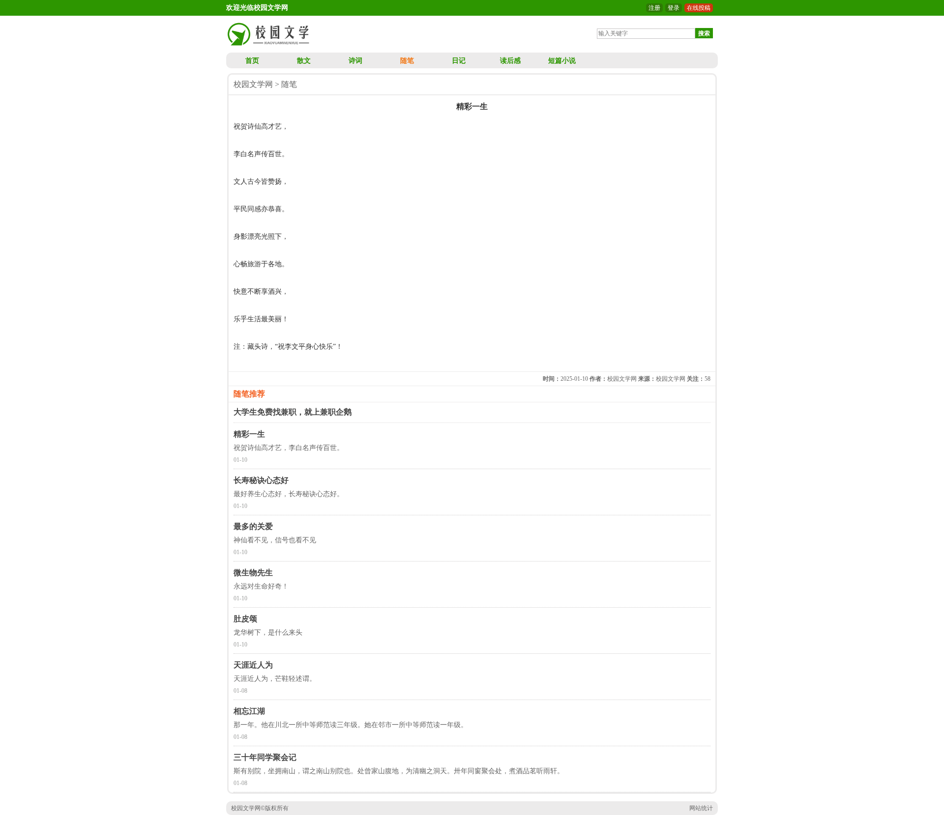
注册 (654, 7)
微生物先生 (253, 572)
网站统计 (701, 808)
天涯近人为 (253, 665)
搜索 (704, 33)
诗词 (355, 60)
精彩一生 (249, 434)
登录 (673, 7)
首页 (252, 60)
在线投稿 (698, 7)
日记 (459, 60)
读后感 (510, 60)
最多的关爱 (253, 526)
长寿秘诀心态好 (261, 480)
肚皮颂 (245, 619)
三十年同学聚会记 (265, 757)
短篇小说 (562, 60)
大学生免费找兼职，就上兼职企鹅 (293, 412)
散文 (304, 60)
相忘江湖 (249, 711)
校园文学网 (253, 84)
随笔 (407, 60)
